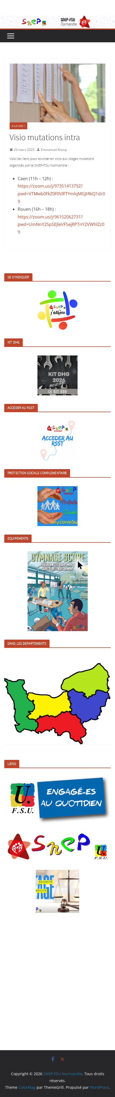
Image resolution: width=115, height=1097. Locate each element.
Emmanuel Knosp (54, 149)
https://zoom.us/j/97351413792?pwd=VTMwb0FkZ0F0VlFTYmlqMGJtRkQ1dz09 (61, 193)
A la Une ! (18, 126)
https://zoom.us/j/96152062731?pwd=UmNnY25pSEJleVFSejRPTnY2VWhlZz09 (61, 224)
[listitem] (20, 705)
